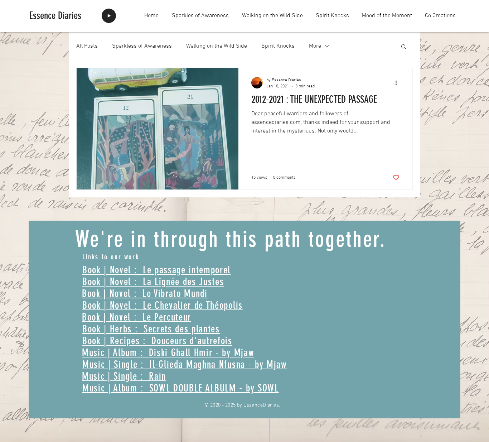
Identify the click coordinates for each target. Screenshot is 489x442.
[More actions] (398, 82)
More (315, 46)
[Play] (109, 16)
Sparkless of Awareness (142, 46)
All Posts (87, 46)
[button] (403, 47)
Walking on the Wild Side (216, 46)
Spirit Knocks (278, 46)
